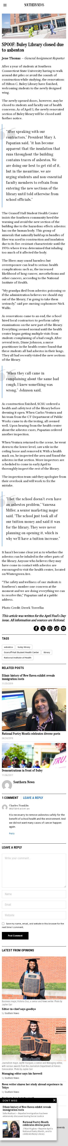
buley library (24, 647)
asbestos (8, 647)
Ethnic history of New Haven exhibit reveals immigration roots (28, 677)
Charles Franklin (19, 805)
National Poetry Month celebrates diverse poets (31, 733)
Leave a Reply (33, 798)
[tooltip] (36, 628)
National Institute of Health (17, 657)
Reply (12, 833)
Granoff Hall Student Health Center (21, 652)
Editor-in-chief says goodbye (19, 1009)
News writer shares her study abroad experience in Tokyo (32, 1086)
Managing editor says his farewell (22, 1073)
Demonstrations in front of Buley (22, 770)
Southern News (24, 782)
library (47, 652)
